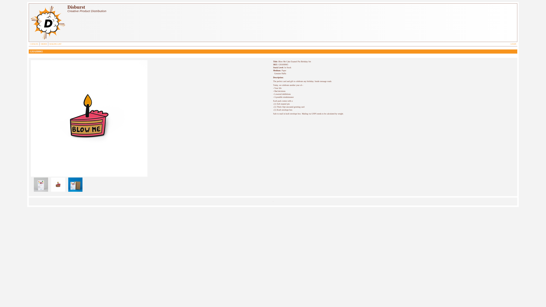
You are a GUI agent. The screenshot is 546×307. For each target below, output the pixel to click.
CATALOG (34, 44)
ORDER (44, 44)
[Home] (48, 40)
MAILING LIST (55, 44)
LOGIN (513, 44)
